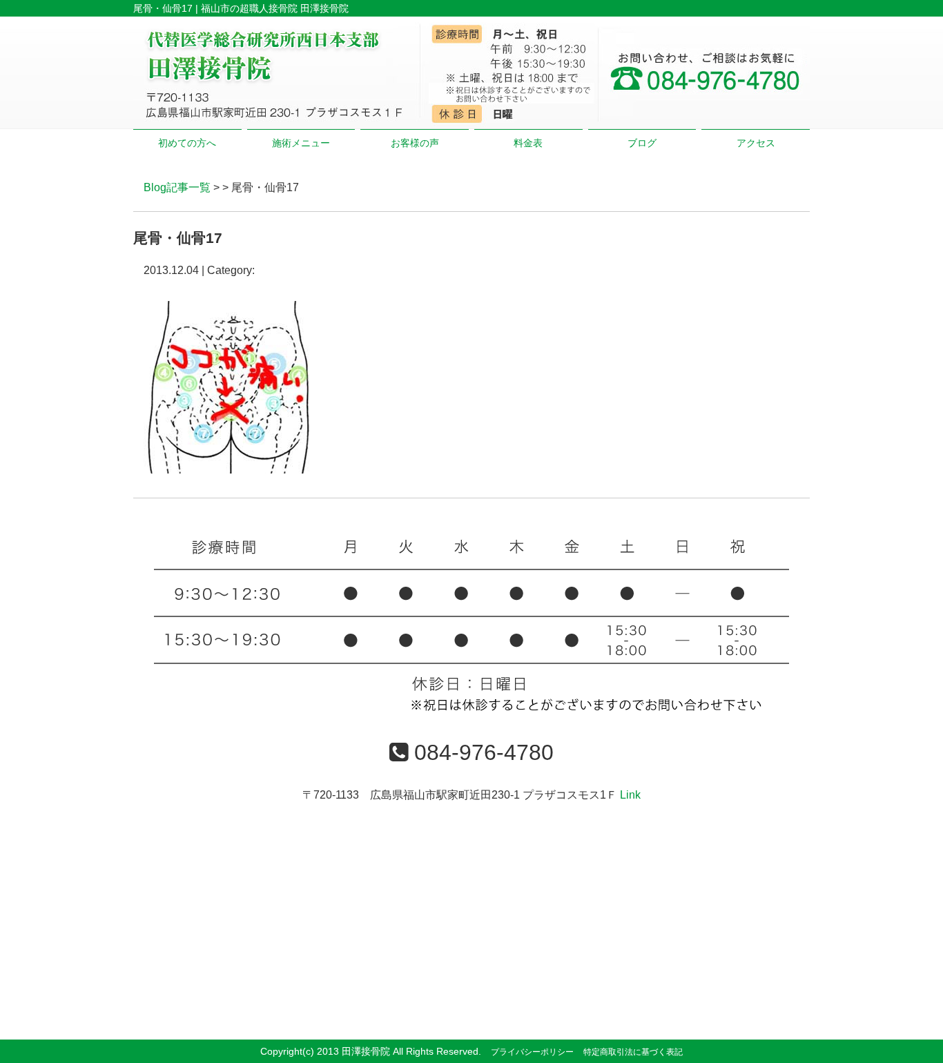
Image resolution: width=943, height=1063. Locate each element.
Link (630, 795)
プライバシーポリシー (532, 1052)
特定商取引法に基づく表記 (633, 1052)
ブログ (642, 142)
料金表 (528, 142)
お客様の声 (415, 142)
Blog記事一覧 (177, 187)
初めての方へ (187, 142)
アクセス (756, 142)
